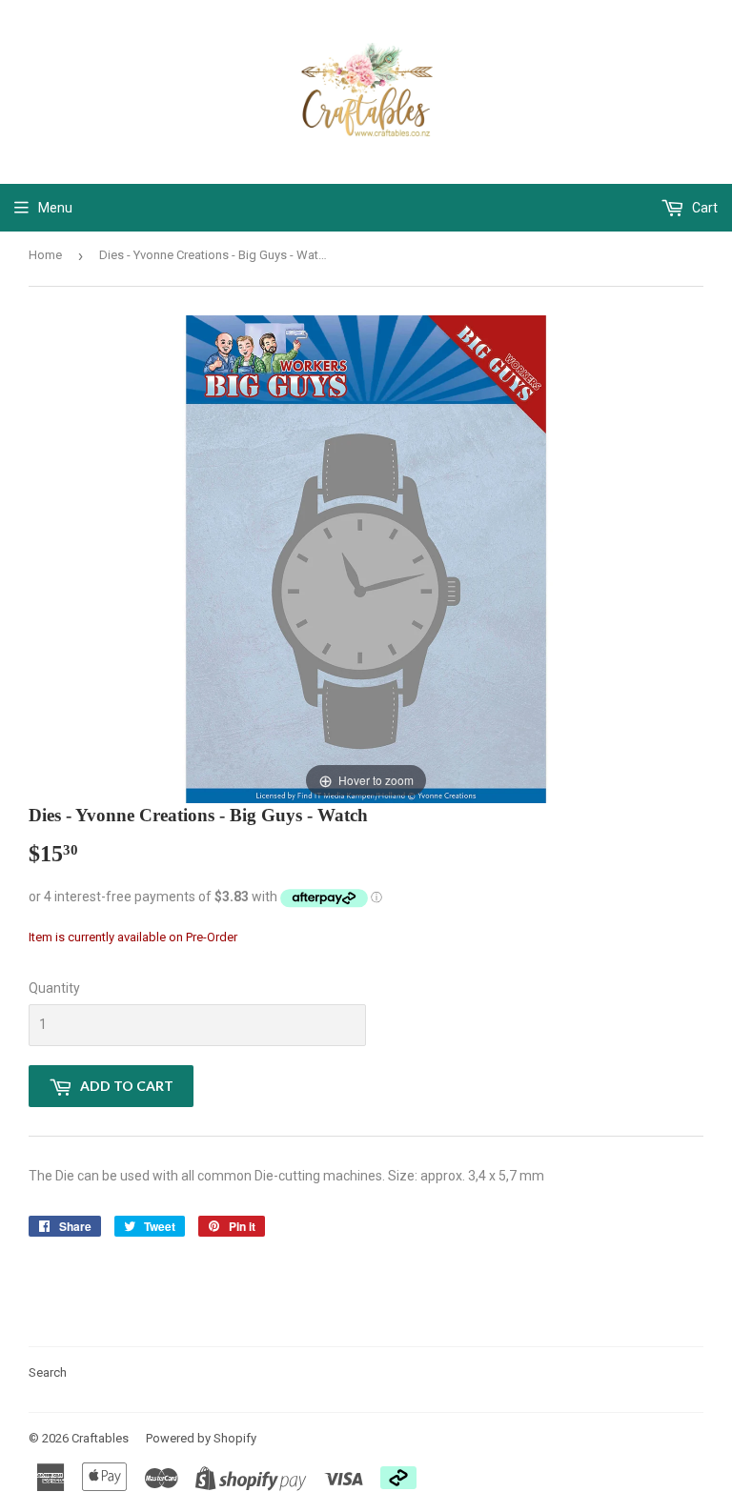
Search (48, 1372)
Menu (55, 207)
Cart (703, 207)
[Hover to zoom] (366, 558)
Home (45, 255)
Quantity (54, 988)
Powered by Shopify (201, 1438)
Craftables (100, 1438)
